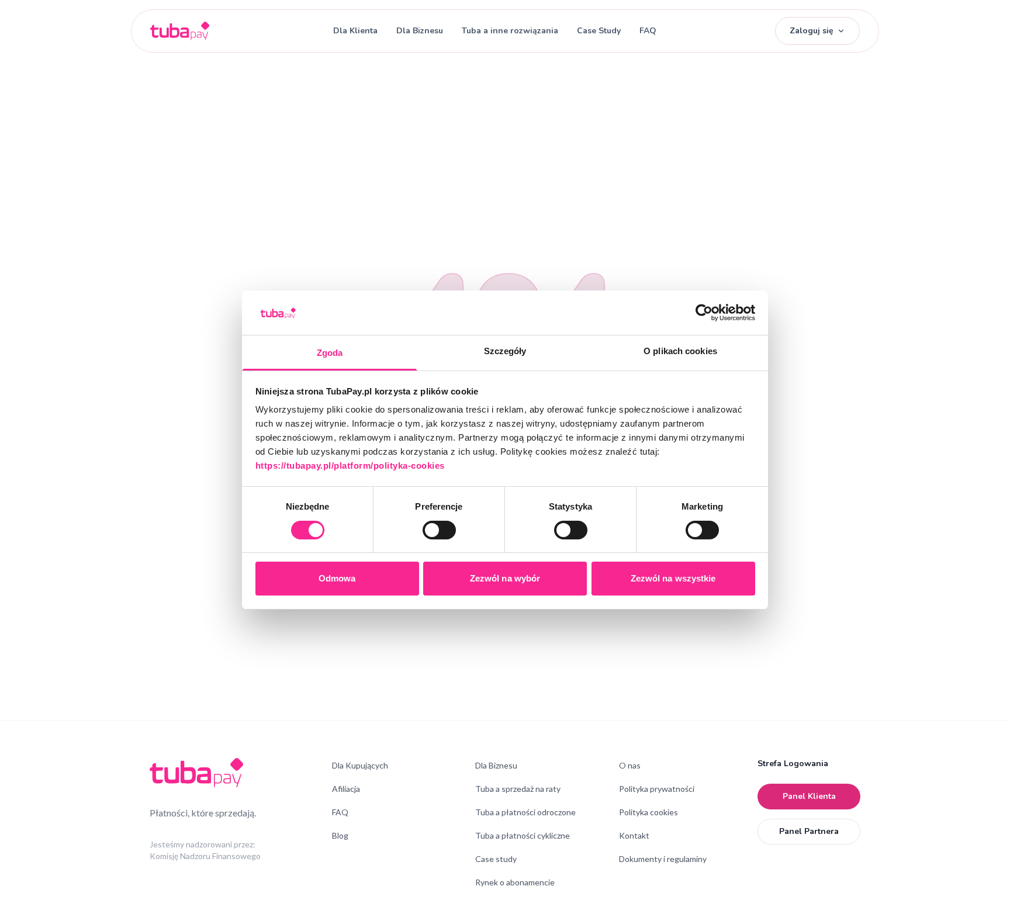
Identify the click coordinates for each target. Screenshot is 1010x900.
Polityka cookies (648, 812)
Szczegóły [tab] (505, 351)
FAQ (647, 30)
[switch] (439, 530)
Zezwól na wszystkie (673, 579)
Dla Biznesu (419, 30)
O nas (630, 765)
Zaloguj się (811, 30)
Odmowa (337, 579)
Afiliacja (346, 789)
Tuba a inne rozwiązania (510, 30)
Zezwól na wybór (505, 579)
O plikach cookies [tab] (680, 351)
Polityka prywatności (656, 789)
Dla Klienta (355, 30)
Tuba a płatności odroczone (525, 812)
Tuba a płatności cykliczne (522, 835)
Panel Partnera (809, 831)
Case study (496, 859)
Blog (340, 835)
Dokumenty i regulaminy (663, 859)
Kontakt (634, 835)
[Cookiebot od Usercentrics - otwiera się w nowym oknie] (704, 312)
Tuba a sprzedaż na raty (518, 789)
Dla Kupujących (360, 765)
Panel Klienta (809, 796)
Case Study (599, 30)
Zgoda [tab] (330, 353)
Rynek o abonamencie (515, 882)
